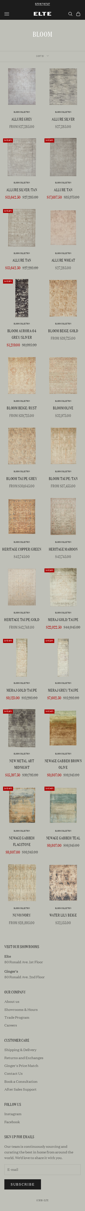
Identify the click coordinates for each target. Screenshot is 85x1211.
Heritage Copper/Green (21, 549)
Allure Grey (21, 119)
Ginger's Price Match (21, 1065)
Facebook (12, 1121)
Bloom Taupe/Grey (21, 478)
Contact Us (13, 1073)
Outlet (46, 3)
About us (11, 1001)
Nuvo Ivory (22, 915)
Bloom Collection (22, 112)
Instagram (12, 1113)
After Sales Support (20, 1089)
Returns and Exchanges (23, 1057)
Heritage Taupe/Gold (21, 619)
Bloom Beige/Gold (63, 330)
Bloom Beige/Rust (22, 407)
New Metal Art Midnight (21, 764)
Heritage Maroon (63, 549)
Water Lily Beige (63, 915)
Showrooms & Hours (21, 1009)
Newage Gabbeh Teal (63, 838)
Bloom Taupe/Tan (63, 478)
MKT (41, 3)
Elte (37, 3)
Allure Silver (63, 119)
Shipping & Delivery (20, 1049)
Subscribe (23, 1184)
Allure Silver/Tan (21, 189)
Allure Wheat (63, 260)
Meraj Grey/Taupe (63, 690)
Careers (10, 1025)
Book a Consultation (20, 1081)
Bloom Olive (63, 407)
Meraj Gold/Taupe (63, 619)
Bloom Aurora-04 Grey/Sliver (21, 334)
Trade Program (16, 1017)
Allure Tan (63, 189)
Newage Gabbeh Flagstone (21, 841)
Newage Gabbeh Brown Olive (63, 764)
